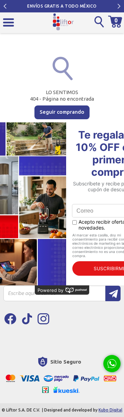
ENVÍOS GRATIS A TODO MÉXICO (62, 6)
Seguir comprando (62, 112)
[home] (63, 22)
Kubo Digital (110, 410)
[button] (5, 6)
